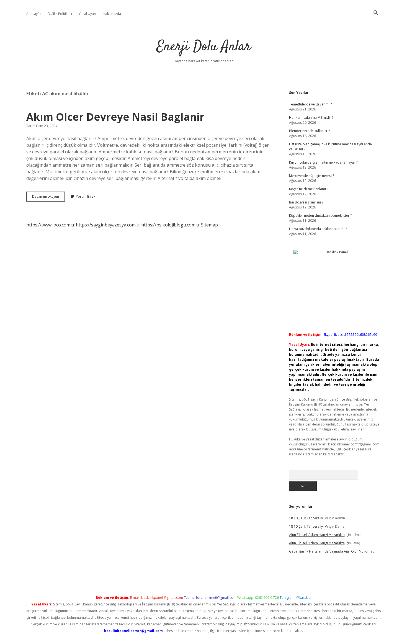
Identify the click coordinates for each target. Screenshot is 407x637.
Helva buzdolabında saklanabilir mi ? (318, 228)
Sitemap (209, 225)
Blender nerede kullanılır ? (309, 130)
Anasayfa (33, 13)
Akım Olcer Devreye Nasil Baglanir (115, 117)
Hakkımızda (112, 13)
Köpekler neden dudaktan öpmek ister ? (320, 215)
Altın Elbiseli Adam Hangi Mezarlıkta (317, 534)
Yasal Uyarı (87, 13)
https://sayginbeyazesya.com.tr (108, 225)
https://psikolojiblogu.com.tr (170, 225)
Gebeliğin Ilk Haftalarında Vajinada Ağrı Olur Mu (326, 551)
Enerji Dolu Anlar (203, 47)
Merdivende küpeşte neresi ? (311, 175)
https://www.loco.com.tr (50, 225)
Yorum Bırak (85, 196)
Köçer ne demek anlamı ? (308, 189)
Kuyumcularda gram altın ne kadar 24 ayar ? (323, 162)
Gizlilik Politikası (59, 13)
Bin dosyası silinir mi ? (306, 202)
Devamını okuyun (48, 198)
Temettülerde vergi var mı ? (310, 104)
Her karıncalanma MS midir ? (311, 117)
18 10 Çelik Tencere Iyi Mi (308, 518)
